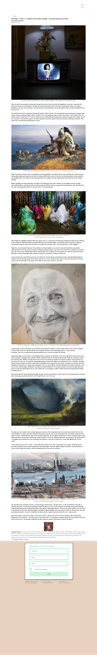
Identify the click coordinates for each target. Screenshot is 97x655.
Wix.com (35, 582)
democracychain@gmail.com (64, 582)
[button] (82, 6)
